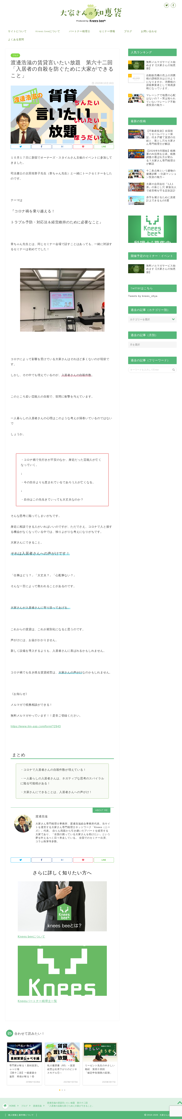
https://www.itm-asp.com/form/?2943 (36, 726)
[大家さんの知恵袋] (91, 21)
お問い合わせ (149, 31)
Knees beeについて (48, 31)
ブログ (128, 31)
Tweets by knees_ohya (142, 296)
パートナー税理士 (79, 31)
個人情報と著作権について (21, 1115)
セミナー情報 (107, 31)
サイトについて (17, 31)
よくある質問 (16, 39)
